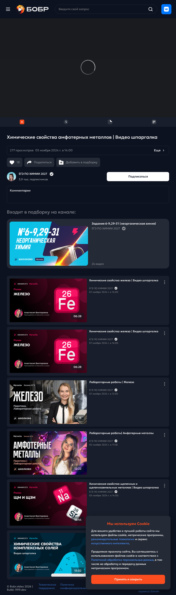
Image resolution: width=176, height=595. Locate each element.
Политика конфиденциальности (75, 586)
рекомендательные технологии (113, 539)
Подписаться (138, 176)
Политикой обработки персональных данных (122, 559)
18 (18, 162)
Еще (157, 150)
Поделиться (43, 162)
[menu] (8, 9)
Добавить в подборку (81, 162)
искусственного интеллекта (110, 543)
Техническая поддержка (47, 586)
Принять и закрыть (128, 579)
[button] (88, 150)
